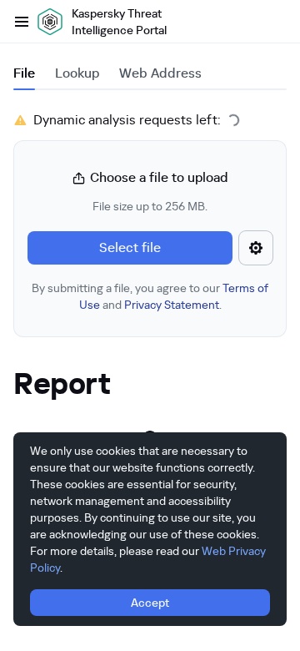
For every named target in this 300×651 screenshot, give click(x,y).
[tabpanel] (150, 223)
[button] (150, 240)
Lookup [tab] (77, 73)
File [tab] (24, 73)
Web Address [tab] (160, 73)
